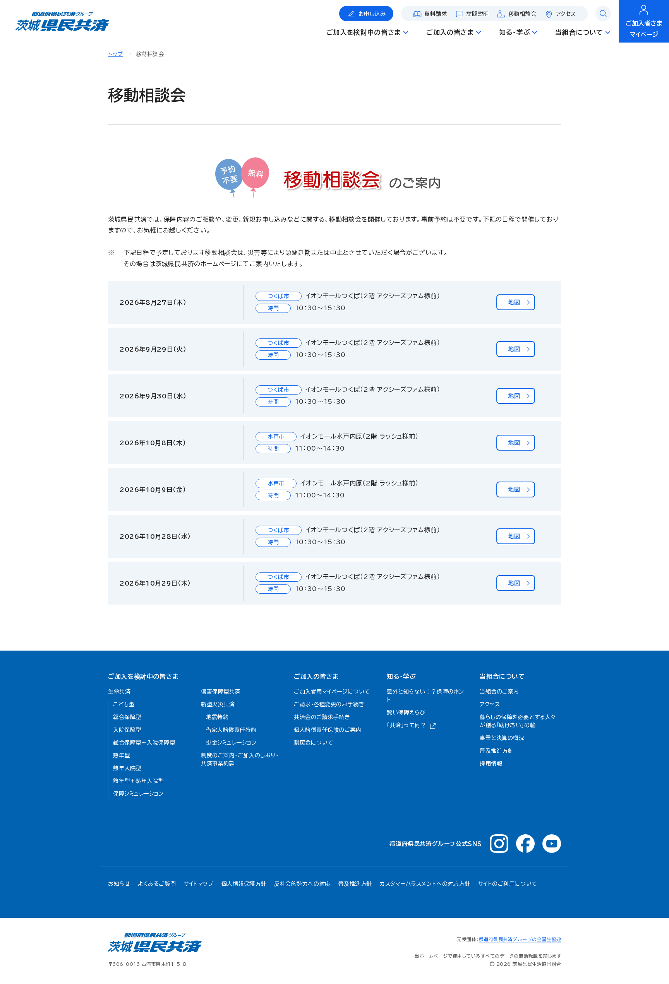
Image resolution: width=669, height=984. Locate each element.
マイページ (644, 29)
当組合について (502, 676)
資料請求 (435, 14)
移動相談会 (522, 14)
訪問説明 (478, 14)
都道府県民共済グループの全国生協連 (520, 939)
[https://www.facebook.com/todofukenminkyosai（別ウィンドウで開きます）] (525, 843)
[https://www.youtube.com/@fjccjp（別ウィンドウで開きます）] (551, 843)
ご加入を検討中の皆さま (143, 676)
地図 (514, 302)
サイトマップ (198, 884)
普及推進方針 (355, 884)
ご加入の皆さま (316, 676)
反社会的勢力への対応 (302, 884)
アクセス (566, 14)
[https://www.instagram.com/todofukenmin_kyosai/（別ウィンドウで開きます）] (499, 843)
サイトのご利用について (507, 884)
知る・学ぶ (401, 676)
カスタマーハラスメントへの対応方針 (425, 884)
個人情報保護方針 (243, 884)
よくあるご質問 (157, 884)
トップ (115, 54)
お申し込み (372, 14)
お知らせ (119, 884)
